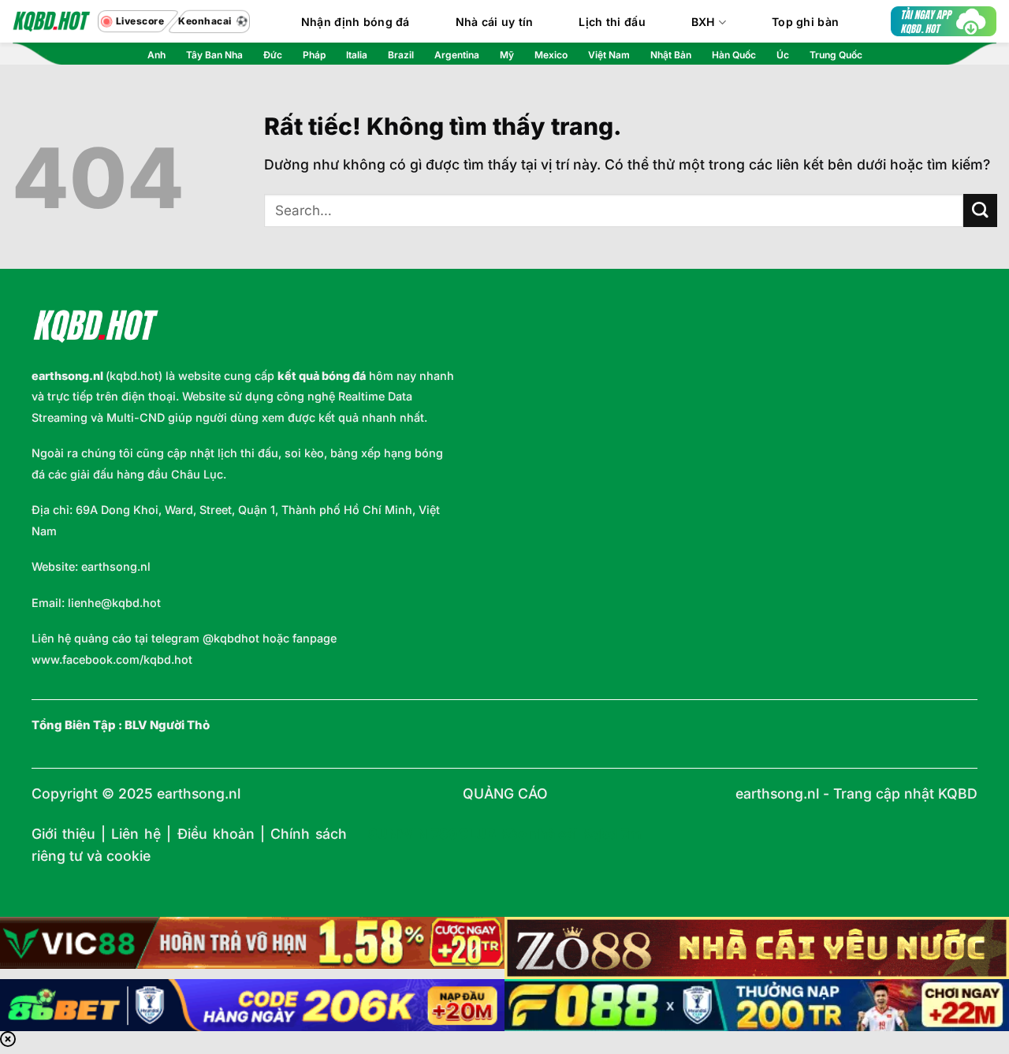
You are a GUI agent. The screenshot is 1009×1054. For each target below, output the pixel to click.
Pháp (314, 55)
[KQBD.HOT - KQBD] (51, 21)
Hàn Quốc (734, 55)
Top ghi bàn (805, 21)
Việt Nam (609, 55)
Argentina (456, 55)
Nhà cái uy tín (495, 21)
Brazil (401, 55)
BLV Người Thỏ (167, 725)
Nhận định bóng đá (355, 21)
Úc (782, 55)
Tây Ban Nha (214, 55)
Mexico (551, 55)
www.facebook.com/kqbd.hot (112, 659)
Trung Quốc (836, 55)
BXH (703, 21)
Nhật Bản (670, 55)
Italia (356, 55)
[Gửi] (980, 211)
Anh (156, 55)
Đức (272, 55)
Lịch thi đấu (612, 21)
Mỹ (507, 55)
